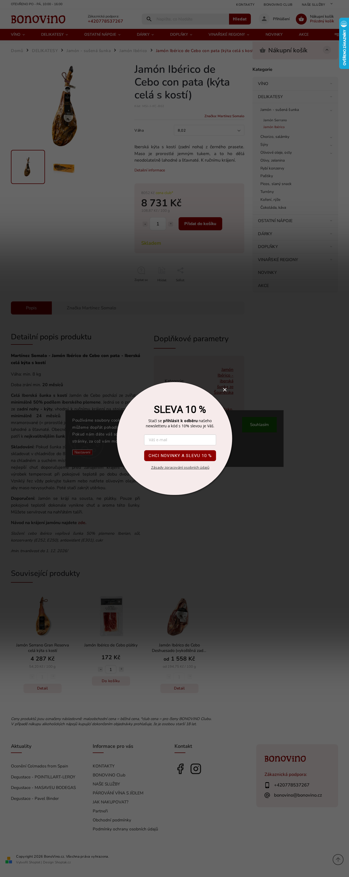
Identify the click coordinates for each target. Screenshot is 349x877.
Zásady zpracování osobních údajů (180, 467)
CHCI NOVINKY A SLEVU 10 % (180, 455)
